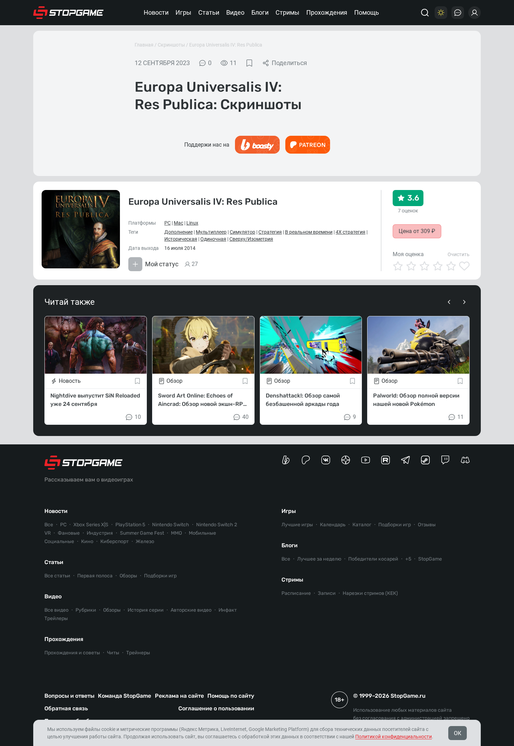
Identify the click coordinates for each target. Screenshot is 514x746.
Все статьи (57, 576)
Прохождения (326, 12)
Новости (156, 12)
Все (48, 525)
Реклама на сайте (179, 695)
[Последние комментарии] (457, 12)
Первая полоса (95, 576)
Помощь (366, 12)
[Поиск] (424, 12)
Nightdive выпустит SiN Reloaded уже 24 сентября (95, 399)
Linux (192, 223)
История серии (146, 610)
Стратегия (270, 232)
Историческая (180, 239)
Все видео (56, 610)
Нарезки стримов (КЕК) (370, 593)
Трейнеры (138, 653)
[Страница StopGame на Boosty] (285, 460)
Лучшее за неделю (319, 559)
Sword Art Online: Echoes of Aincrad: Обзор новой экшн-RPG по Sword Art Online (202, 400)
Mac (178, 223)
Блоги (260, 12)
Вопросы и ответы (69, 695)
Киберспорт (114, 541)
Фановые (69, 533)
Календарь (332, 525)
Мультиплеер (211, 232)
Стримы (287, 12)
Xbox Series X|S (90, 525)
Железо (145, 541)
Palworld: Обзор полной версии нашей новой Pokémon (416, 399)
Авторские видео (191, 610)
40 (245, 417)
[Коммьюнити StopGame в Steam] (425, 460)
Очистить (459, 254)
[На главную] (68, 12)
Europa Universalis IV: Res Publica (225, 45)
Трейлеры (56, 618)
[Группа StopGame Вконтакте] (325, 460)
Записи (327, 593)
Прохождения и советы (72, 653)
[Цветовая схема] (441, 12)
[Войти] (474, 12)
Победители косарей (373, 559)
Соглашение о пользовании (216, 708)
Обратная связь (66, 708)
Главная (144, 45)
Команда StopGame (124, 695)
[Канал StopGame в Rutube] (385, 460)
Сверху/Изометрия (251, 239)
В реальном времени (309, 232)
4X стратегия (350, 232)
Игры (183, 12)
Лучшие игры (297, 525)
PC (167, 223)
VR (47, 533)
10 (138, 417)
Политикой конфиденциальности (393, 736)
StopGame (430, 559)
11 (460, 417)
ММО (176, 533)
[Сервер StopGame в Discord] (465, 460)
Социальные (59, 541)
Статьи (208, 12)
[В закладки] (249, 63)
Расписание (296, 593)
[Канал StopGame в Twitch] (445, 460)
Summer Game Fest (142, 533)
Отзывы (427, 525)
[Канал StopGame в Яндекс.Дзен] (345, 460)
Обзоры (128, 576)
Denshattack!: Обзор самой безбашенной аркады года (303, 399)
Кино (87, 541)
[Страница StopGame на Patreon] (305, 460)
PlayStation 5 (130, 525)
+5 (408, 559)
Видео (235, 12)
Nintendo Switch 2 (216, 525)
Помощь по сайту (230, 695)
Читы (113, 653)
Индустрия (100, 533)
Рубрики (86, 610)
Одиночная (213, 239)
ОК (457, 733)
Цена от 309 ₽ (417, 231)
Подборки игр (160, 576)
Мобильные (202, 533)
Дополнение (178, 232)
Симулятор (242, 232)
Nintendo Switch (170, 525)
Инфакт (228, 610)
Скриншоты (171, 45)
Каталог (361, 525)
